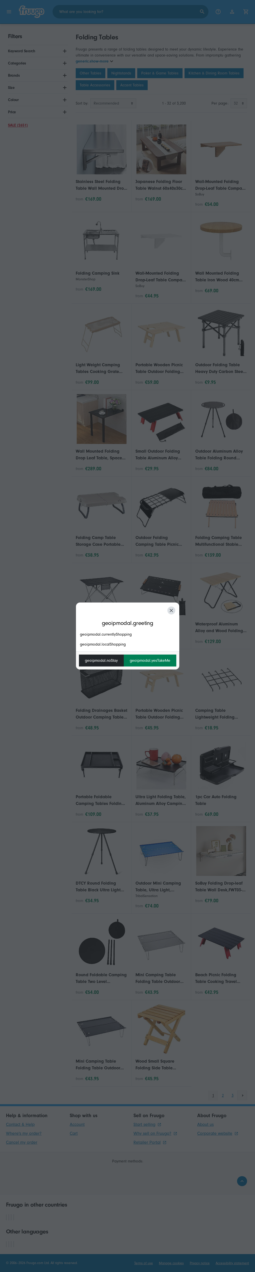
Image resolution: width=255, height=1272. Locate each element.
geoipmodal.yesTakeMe (150, 660)
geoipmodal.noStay (101, 660)
